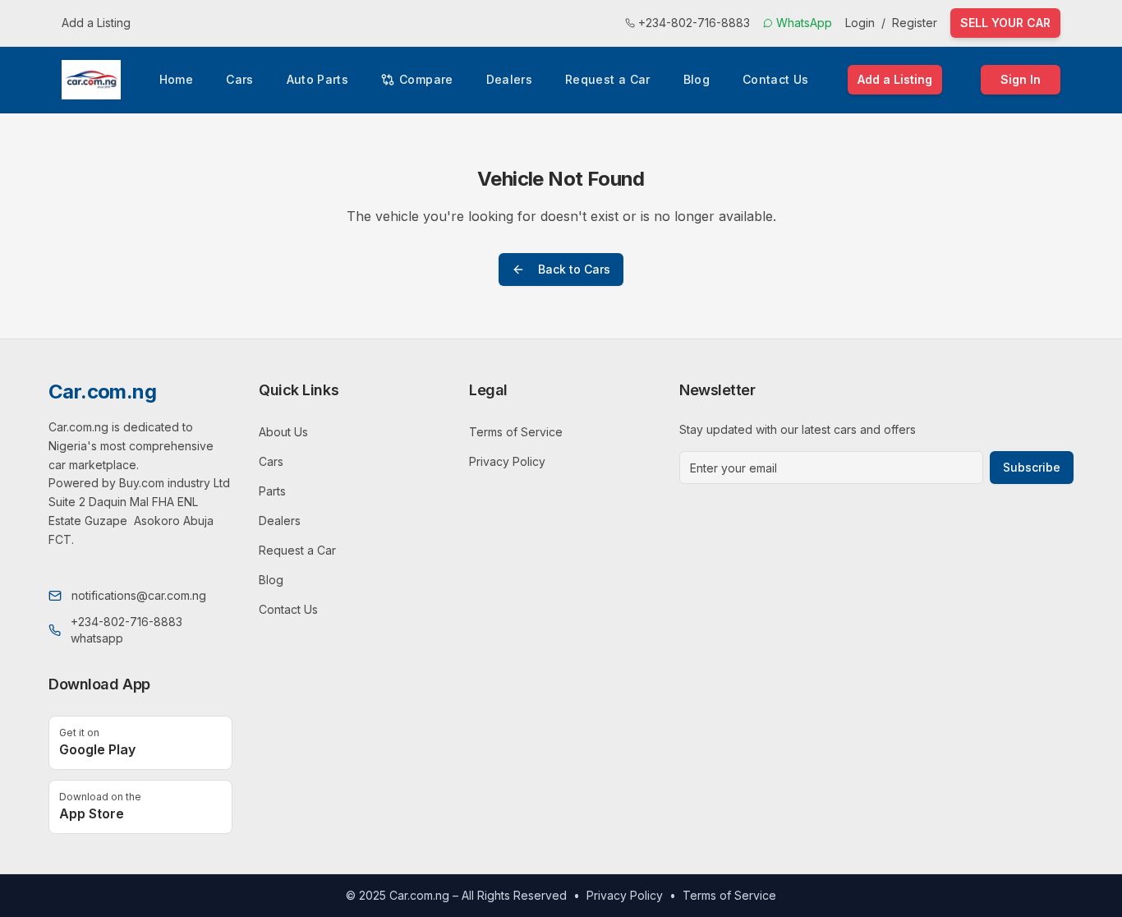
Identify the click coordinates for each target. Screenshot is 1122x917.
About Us (283, 432)
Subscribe (1031, 467)
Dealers (509, 79)
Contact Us (776, 79)
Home (176, 79)
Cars (239, 79)
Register (914, 23)
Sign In (1020, 79)
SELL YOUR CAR (1005, 23)
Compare (426, 79)
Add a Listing (96, 23)
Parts (272, 491)
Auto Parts (318, 79)
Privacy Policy (507, 461)
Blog (696, 79)
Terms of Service (516, 432)
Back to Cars (574, 269)
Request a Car (608, 79)
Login (860, 23)
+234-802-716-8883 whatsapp (126, 630)
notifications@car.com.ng (138, 595)
